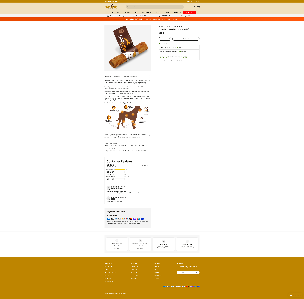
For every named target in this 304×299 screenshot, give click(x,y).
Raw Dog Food (108, 269)
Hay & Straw (107, 278)
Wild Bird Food (108, 281)
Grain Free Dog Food (110, 272)
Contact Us (190, 1)
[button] (198, 7)
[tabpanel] (127, 116)
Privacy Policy (134, 275)
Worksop (156, 278)
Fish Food (107, 275)
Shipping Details (134, 266)
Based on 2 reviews (111, 167)
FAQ (196, 1)
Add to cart (186, 38)
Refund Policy (134, 269)
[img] (115, 187)
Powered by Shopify (122, 293)
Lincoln (156, 269)
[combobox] (155, 7)
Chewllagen (161, 26)
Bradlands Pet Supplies (113, 293)
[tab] (107, 76)
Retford (156, 266)
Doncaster (157, 272)
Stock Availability (165, 44)
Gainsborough (158, 275)
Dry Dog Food (108, 266)
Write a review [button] (144, 165)
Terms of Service (135, 272)
